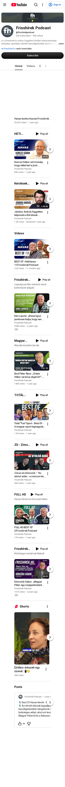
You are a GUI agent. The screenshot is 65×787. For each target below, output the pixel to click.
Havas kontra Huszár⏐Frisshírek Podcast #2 (32, 118)
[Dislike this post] (29, 723)
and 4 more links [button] (24, 49)
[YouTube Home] (19, 4)
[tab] (19, 66)
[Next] (50, 149)
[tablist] (32, 66)
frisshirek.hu (10, 49)
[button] (46, 66)
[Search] (36, 5)
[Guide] (5, 5)
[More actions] (47, 162)
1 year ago (48, 697)
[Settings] (42, 5)
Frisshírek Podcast (23, 169)
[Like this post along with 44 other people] (19, 723)
